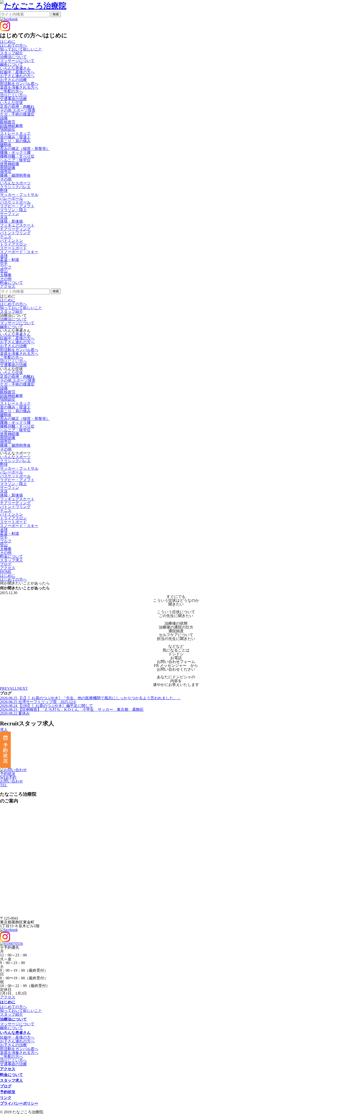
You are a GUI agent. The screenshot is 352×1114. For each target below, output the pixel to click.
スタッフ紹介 (11, 53)
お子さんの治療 (13, 80)
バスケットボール (15, 202)
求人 (4, 730)
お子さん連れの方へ (17, 76)
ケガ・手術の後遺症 (17, 114)
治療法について (13, 319)
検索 (56, 14)
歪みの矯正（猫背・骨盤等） (25, 149)
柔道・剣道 (9, 260)
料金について (11, 1075)
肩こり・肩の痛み (15, 141)
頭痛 (4, 118)
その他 (5, 179)
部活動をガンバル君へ (19, 84)
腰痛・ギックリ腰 (15, 152)
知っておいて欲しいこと (21, 49)
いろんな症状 (11, 373)
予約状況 (7, 774)
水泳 (4, 217)
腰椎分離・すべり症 (17, 156)
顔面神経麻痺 (11, 126)
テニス (5, 237)
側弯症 (5, 172)
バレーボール (11, 198)
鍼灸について (11, 64)
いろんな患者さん (15, 334)
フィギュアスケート (17, 225)
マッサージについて (17, 61)
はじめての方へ (13, 45)
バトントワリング (15, 233)
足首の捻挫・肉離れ (17, 107)
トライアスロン (13, 244)
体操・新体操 (11, 221)
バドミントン (11, 240)
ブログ (5, 1086)
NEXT (22, 688)
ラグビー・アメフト (17, 206)
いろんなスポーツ (15, 457)
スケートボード (13, 248)
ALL (13, 688)
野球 (4, 191)
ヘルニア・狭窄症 (15, 160)
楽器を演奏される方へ (19, 87)
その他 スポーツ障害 (17, 110)
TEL (3, 785)
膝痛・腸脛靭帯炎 (15, 175)
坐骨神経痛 (9, 164)
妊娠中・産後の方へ (17, 72)
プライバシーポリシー (19, 1103)
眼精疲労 (7, 122)
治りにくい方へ (13, 95)
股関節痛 (7, 168)
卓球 (4, 256)
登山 (4, 271)
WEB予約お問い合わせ (11, 779)
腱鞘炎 (5, 145)
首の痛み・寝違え (15, 137)
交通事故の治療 (13, 99)
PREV (5, 688)
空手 (4, 263)
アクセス (7, 997)
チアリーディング (15, 229)
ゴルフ (5, 267)
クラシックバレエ (15, 187)
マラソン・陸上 (13, 210)
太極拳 (5, 275)
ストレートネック (15, 133)
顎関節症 (7, 129)
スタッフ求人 (11, 1080)
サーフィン (9, 214)
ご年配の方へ (11, 91)
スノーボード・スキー (19, 252)
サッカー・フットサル (19, 195)
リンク (5, 1098)
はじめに (7, 300)
